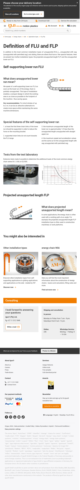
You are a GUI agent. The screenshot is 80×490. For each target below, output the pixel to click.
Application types (33, 36)
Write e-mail (11, 327)
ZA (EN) (73, 26)
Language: (51, 415)
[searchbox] (35, 31)
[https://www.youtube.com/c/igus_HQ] (19, 417)
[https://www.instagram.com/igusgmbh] (10, 417)
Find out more (49, 290)
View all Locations (12, 14)
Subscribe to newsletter (51, 406)
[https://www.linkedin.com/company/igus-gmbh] (14, 417)
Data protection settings (13, 429)
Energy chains (17, 36)
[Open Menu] (4, 26)
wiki (25, 36)
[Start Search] (68, 30)
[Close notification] (77, 3)
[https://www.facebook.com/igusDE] (6, 417)
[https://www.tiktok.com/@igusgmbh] (23, 417)
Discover (8, 287)
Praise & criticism (49, 351)
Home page (7, 36)
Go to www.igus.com (31, 14)
